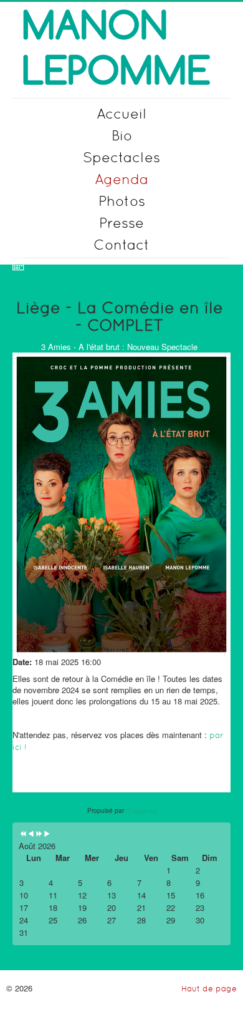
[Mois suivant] (47, 834)
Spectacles (121, 156)
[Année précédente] (23, 834)
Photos (121, 200)
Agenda (121, 178)
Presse (121, 222)
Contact (121, 244)
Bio (122, 135)
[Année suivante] (39, 834)
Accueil (121, 113)
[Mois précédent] (31, 834)
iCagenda (141, 810)
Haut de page (209, 988)
